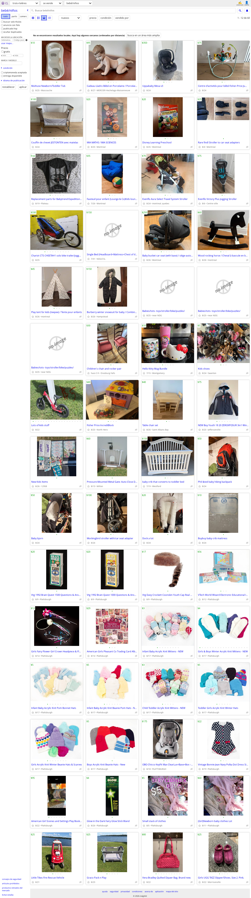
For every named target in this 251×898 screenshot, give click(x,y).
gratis (7, 51)
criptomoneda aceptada (15, 72)
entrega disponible (12, 75)
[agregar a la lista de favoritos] (33, 90)
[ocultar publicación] (80, 90)
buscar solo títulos (12, 21)
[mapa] (49, 17)
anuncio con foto (11, 25)
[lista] (33, 17)
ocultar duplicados (12, 32)
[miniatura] (38, 17)
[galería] (44, 17)
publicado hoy (10, 28)
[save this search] (247, 10)
